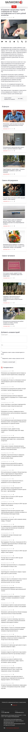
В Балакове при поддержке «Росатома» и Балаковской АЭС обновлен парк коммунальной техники (13, 589)
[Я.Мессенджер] (2, 42)
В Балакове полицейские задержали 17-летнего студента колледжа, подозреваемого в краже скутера (13, 597)
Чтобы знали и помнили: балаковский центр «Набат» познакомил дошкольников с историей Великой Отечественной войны (13, 447)
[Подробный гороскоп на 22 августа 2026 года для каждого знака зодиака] (13, 501)
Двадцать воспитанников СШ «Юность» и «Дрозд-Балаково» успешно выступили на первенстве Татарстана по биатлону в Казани (14, 638)
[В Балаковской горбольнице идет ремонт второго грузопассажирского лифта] (14, 139)
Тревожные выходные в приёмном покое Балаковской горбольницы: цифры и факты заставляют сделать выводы (12, 660)
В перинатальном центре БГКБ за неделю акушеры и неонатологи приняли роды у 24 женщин (12, 465)
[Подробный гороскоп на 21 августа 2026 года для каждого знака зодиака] (13, 548)
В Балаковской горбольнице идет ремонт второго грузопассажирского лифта (13, 148)
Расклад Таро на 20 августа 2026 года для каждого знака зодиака (14, 198)
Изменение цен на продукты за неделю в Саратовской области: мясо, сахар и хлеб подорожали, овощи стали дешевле (13, 246)
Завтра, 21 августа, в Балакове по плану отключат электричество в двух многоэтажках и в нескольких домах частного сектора (14, 580)
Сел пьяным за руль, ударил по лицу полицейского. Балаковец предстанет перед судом (12, 274)
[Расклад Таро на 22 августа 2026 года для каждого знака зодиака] (13, 494)
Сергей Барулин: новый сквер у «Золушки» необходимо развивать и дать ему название (14, 170)
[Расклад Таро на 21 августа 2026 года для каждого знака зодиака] (13, 555)
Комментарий (4, 334)
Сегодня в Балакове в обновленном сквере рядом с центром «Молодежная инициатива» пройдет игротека (14, 686)
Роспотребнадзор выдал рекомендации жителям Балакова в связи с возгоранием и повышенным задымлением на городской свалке (13, 421)
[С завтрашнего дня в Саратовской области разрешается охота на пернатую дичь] (13, 478)
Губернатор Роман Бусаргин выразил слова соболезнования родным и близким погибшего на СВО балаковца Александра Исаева (14, 512)
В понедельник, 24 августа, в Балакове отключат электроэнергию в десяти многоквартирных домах (13, 381)
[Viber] (22, 42)
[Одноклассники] (10, 42)
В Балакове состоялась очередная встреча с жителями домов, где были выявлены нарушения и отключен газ (14, 413)
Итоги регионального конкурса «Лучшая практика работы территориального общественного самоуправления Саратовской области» (14, 473)
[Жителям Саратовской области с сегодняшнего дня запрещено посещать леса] (13, 562)
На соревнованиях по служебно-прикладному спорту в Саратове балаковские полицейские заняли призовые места (12, 528)
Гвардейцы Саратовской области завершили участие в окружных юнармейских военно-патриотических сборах (12, 298)
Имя (2, 345)
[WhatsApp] (26, 42)
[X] (18, 42)
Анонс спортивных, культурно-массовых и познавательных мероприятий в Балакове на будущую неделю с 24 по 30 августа (12, 678)
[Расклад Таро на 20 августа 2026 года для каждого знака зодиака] (14, 190)
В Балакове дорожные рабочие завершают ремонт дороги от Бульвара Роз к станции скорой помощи (14, 397)
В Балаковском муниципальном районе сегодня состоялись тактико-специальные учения (13, 323)
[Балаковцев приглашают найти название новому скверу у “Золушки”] (13, 517)
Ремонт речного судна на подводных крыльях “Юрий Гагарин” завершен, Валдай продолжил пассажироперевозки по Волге (13, 222)
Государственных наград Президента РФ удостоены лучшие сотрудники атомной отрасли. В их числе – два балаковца (13, 489)
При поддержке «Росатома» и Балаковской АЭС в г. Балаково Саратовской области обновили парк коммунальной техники (13, 543)
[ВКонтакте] (6, 42)
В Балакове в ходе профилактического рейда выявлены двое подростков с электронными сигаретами (12, 439)
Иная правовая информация (12, 728)
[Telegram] (14, 42)
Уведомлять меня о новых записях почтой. (13, 358)
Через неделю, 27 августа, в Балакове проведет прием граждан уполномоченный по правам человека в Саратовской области (13, 629)
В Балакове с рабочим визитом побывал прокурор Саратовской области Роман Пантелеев (13, 125)
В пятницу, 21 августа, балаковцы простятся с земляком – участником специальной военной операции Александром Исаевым (13, 620)
